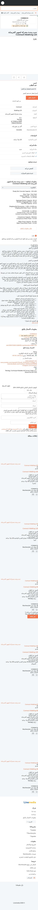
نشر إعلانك (33, 616)
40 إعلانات (26, 337)
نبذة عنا (34, 811)
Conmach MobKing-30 (30, 769)
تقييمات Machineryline (29, 854)
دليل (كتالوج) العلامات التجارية (27, 857)
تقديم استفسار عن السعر (27, 89)
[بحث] (2, 8)
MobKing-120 (18, 110)
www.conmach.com (31, 361)
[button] (2, 3)
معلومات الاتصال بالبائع (29, 817)
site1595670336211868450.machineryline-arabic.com (21, 345)
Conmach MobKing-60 (30, 587)
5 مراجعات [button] (34, 343)
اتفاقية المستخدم (6, 429)
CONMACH (33, 334)
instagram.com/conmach (29, 365)
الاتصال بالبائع (32, 97)
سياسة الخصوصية (17, 429)
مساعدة (33, 814)
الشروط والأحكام (31, 844)
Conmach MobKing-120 (30, 528)
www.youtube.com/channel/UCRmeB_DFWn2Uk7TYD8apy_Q (19, 362)
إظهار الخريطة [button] (6, 386)
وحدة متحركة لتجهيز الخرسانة (13, 114)
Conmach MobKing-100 (30, 472)
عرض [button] (24, 355)
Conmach (19, 107)
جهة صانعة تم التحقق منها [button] (27, 335)
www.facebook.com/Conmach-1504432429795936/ (22, 364)
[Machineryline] (25, 3)
